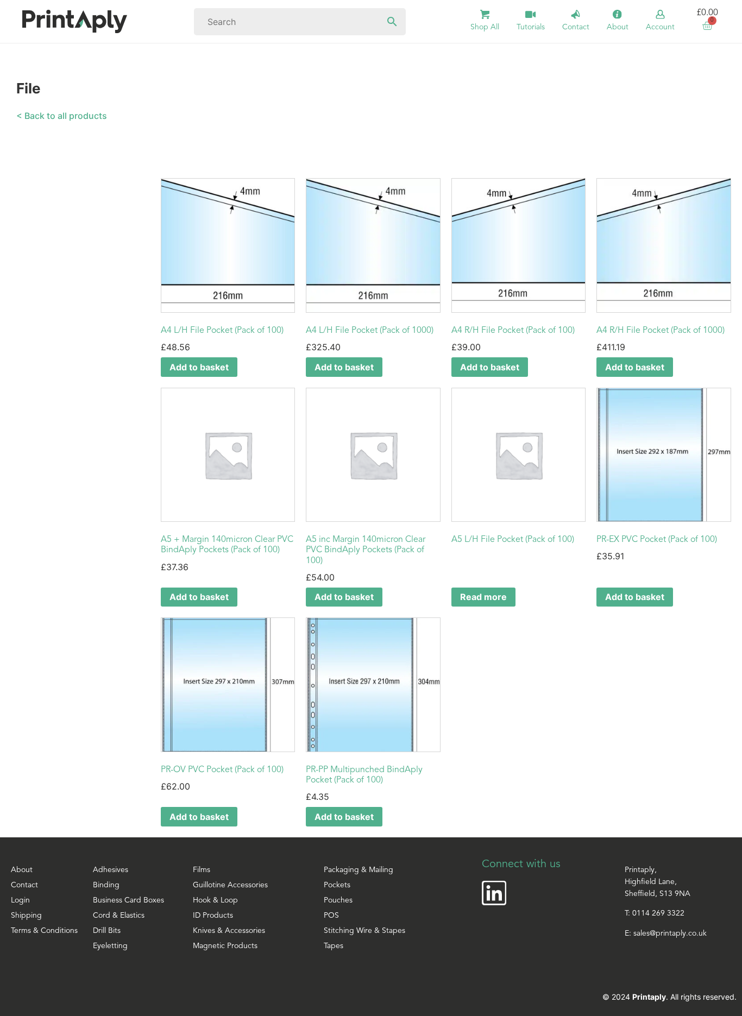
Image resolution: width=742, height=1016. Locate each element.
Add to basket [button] (199, 367)
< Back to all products (61, 115)
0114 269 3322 (658, 914)
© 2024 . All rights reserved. (669, 996)
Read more (483, 596)
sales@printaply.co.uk (670, 934)
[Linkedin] (494, 893)
